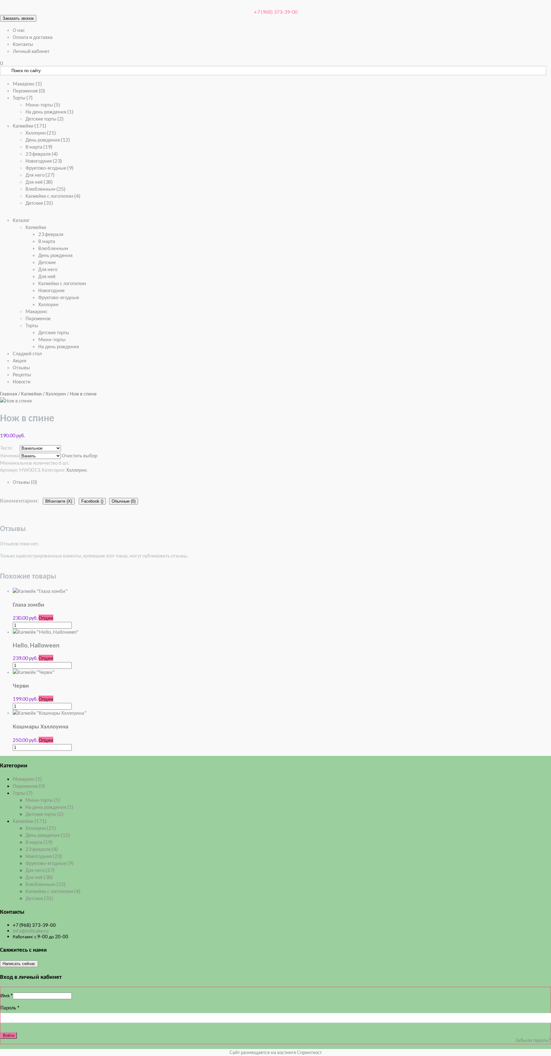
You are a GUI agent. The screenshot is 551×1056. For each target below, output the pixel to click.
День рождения (48, 140)
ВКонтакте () (58, 501)
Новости (22, 381)
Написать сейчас (19, 963)
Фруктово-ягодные (49, 168)
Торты (23, 97)
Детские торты (44, 118)
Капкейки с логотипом (53, 196)
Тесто (6, 448)
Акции (19, 360)
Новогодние (44, 161)
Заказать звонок (18, 18)
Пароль (9, 1007)
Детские (39, 203)
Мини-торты (43, 104)
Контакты (23, 44)
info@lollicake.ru (30, 931)
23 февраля (42, 154)
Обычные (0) (124, 501)
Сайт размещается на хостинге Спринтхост (276, 1052)
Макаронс (27, 83)
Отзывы (21, 367)
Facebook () (92, 501)
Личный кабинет (31, 51)
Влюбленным (45, 189)
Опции (46, 618)
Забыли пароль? (533, 1040)
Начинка (9, 455)
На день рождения (49, 111)
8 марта (39, 147)
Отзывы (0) (25, 482)
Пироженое (29, 90)
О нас (19, 30)
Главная (8, 393)
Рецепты (22, 374)
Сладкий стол (27, 353)
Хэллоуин (41, 132)
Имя (6, 995)
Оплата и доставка (33, 37)
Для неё (39, 182)
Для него (40, 175)
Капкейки (29, 125)
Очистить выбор (79, 455)
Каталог (21, 220)
